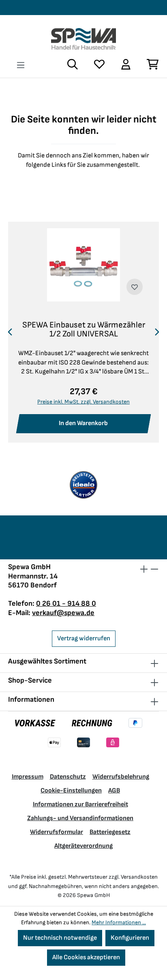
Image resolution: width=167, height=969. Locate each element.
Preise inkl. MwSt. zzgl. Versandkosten (83, 401)
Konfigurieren (130, 938)
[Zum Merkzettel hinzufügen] (134, 287)
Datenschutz (68, 777)
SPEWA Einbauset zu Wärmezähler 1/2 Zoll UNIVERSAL (83, 329)
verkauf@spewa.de (63, 613)
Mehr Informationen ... (119, 922)
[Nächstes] (157, 332)
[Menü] (20, 65)
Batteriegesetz (110, 832)
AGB (114, 790)
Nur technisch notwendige (60, 938)
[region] (83, 332)
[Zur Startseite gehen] (83, 39)
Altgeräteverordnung (83, 846)
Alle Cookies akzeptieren (86, 957)
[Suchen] (72, 64)
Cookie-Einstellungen (71, 790)
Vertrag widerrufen (83, 638)
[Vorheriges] (10, 332)
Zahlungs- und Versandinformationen (80, 818)
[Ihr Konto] (125, 64)
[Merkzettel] (99, 64)
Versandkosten (139, 876)
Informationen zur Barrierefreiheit (80, 804)
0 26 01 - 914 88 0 (66, 603)
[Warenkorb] (149, 64)
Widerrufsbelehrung (120, 777)
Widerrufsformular (56, 832)
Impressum (27, 777)
